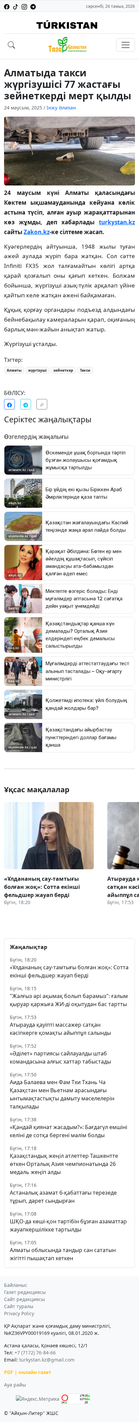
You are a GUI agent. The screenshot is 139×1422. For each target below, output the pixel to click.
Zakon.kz (37, 232)
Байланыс (15, 1285)
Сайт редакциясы (24, 1299)
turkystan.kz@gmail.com (47, 1359)
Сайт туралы (18, 1306)
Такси (85, 370)
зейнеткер (63, 370)
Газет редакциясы (25, 1292)
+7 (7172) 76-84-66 (35, 1352)
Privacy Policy (19, 1313)
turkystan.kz (117, 222)
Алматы (14, 370)
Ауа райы (15, 1384)
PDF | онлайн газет (27, 1372)
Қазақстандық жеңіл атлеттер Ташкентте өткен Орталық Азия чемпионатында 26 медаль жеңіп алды (64, 1164)
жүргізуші (37, 370)
